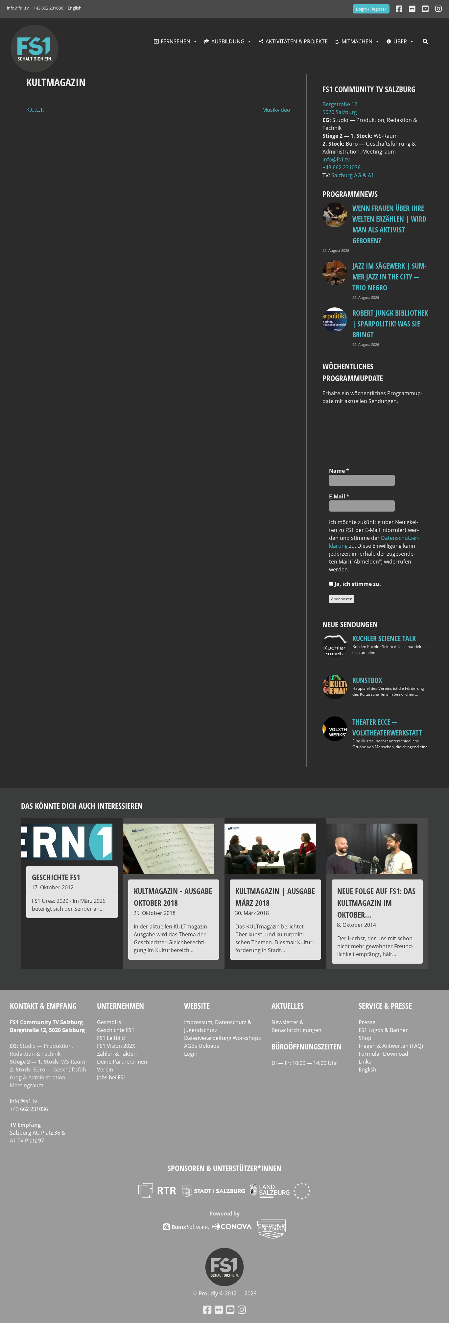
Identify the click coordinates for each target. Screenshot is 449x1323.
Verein (105, 1069)
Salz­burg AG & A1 (352, 175)
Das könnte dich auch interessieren (82, 805)
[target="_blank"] (438, 9)
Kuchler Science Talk (384, 638)
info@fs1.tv (18, 8)
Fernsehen (175, 41)
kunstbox (367, 680)
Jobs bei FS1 (111, 1077)
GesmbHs (109, 1022)
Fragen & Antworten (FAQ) (391, 1045)
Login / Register (371, 9)
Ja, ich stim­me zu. (357, 584)
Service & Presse (385, 1005)
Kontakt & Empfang (43, 1005)
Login (191, 1053)
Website (197, 1005)
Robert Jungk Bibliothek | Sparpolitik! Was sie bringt (390, 323)
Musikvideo (276, 109)
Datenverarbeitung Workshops (222, 1038)
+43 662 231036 (48, 8)
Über (400, 41)
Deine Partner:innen (122, 1061)
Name (339, 470)
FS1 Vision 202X (116, 1045)
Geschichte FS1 (115, 1030)
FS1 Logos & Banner (383, 1030)
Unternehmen (120, 1005)
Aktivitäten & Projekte (297, 41)
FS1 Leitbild (111, 1038)
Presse (367, 1022)
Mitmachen (357, 41)
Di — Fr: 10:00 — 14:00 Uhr (304, 1063)
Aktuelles (288, 1005)
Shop (365, 1038)
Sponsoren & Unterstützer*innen (224, 1168)
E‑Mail (339, 496)
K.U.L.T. (35, 109)
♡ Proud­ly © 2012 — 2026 (224, 1293)
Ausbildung (228, 41)
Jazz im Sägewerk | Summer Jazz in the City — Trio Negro (389, 276)
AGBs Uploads (201, 1045)
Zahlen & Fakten (117, 1053)
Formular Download (383, 1053)
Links (365, 1061)
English (75, 8)
